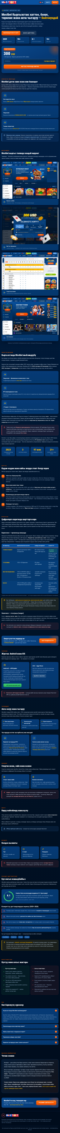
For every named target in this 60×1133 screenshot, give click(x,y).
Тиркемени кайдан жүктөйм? (29, 1037)
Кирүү (48, 2)
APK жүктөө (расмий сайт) (13, 685)
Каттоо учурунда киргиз (30, 66)
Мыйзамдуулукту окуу (11, 33)
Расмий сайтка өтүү (46, 1102)
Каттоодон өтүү (48, 640)
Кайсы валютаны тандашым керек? (29, 1032)
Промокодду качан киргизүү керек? (29, 1026)
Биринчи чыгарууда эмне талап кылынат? (29, 1042)
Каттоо (55, 2)
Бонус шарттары (28, 33)
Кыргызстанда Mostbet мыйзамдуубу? (30, 1010)
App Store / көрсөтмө (39, 675)
